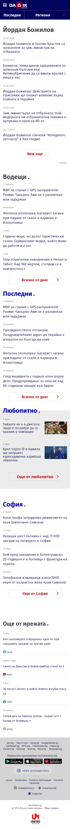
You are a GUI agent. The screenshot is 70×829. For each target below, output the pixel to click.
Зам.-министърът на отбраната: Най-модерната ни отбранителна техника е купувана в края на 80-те (34, 117)
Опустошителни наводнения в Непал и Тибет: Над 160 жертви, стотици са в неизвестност (35, 264)
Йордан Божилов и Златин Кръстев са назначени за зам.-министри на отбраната (34, 48)
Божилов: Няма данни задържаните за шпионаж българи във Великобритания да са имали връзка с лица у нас (34, 71)
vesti (9, 701)
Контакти (58, 779)
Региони (42, 15)
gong (10, 729)
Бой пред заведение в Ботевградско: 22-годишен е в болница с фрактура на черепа (35, 559)
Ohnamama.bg (39, 745)
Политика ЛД (49, 787)
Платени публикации (40, 779)
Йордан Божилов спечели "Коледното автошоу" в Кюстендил (34, 137)
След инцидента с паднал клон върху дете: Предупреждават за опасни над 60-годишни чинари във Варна (33, 381)
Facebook (34, 782)
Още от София (35, 593)
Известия (37, 793)
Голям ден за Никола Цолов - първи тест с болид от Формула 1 (32, 718)
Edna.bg (21, 748)
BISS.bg (26, 745)
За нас (9, 779)
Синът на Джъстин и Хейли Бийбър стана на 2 (33, 666)
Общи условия (51, 808)
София (13, 504)
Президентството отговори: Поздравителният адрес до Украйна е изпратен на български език (33, 335)
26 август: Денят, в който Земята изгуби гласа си (34, 691)
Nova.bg (42, 748)
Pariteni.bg (8, 748)
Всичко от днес (35, 280)
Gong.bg (34, 742)
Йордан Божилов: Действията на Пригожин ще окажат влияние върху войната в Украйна (33, 95)
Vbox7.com (22, 742)
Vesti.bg (31, 748)
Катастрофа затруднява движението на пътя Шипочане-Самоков (35, 519)
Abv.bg (10, 742)
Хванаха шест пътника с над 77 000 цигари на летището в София (31, 538)
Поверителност (26, 787)
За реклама (21, 779)
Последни (12, 15)
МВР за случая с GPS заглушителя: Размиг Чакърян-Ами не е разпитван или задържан (33, 195)
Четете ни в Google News (35, 770)
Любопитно (20, 410)
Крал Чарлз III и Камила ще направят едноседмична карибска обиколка (22, 454)
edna (9, 674)
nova (9, 652)
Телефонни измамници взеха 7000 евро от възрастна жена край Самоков (34, 579)
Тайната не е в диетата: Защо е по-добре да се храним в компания (21, 428)
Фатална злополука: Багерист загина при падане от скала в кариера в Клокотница (33, 218)
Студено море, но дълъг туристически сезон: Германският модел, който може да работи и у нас (34, 241)
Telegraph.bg (55, 748)
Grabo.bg (54, 745)
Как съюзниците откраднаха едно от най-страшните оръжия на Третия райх (31, 641)
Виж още (35, 154)
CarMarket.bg (12, 745)
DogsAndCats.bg (50, 742)
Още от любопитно (35, 476)
